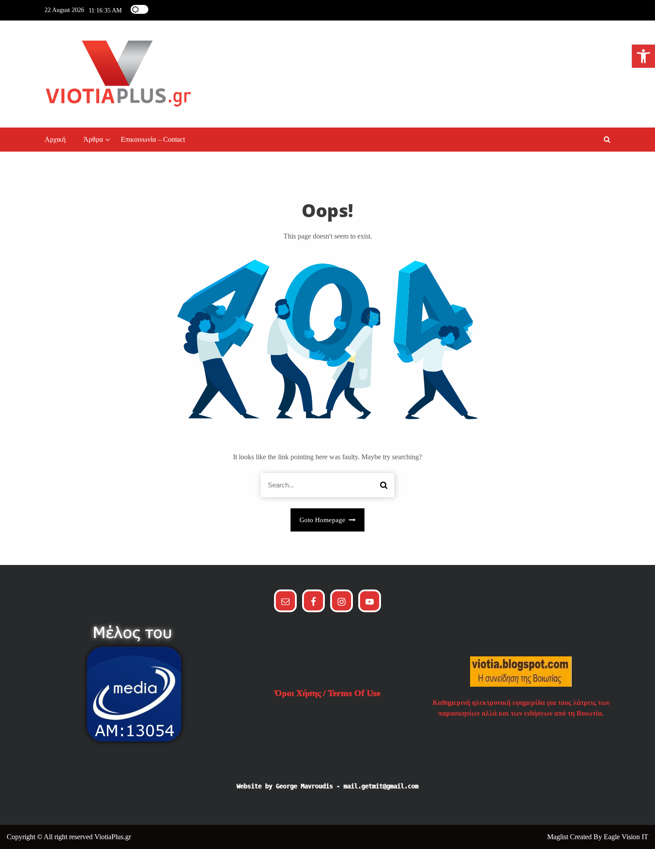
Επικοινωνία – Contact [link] (153, 139)
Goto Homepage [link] (323, 519)
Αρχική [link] (55, 139)
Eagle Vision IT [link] (626, 837)
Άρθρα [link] (93, 139)
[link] (643, 56)
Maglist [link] (558, 837)
